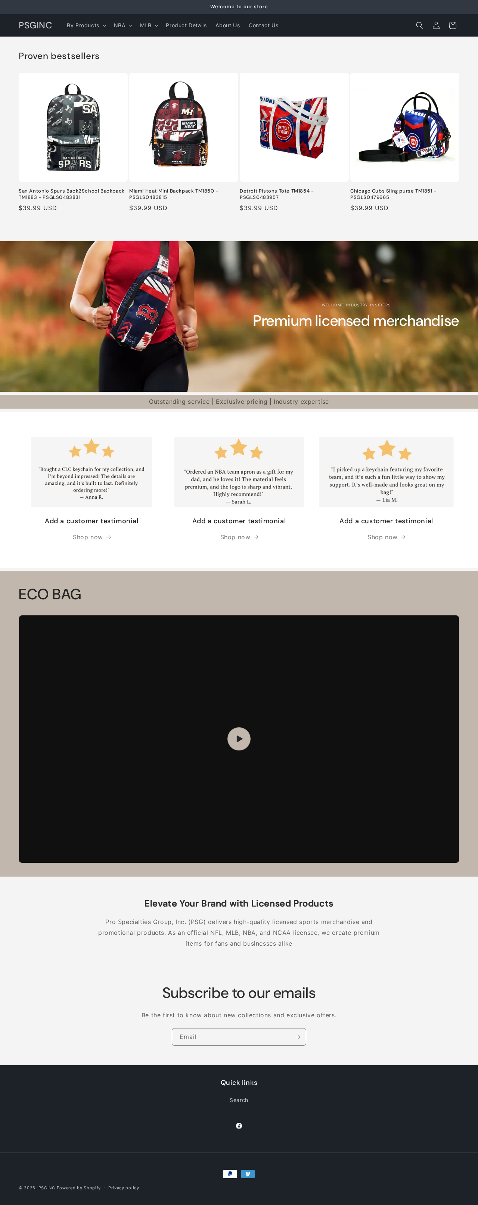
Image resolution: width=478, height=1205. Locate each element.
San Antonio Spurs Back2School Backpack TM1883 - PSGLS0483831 (72, 194)
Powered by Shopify (79, 1187)
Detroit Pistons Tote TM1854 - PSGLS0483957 (277, 194)
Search (239, 1100)
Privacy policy (123, 1187)
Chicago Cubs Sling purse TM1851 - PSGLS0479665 (393, 194)
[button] (85, 25)
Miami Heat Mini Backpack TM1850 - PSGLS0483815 (173, 194)
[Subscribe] (297, 1037)
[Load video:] (239, 739)
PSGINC (46, 1187)
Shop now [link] (88, 537)
